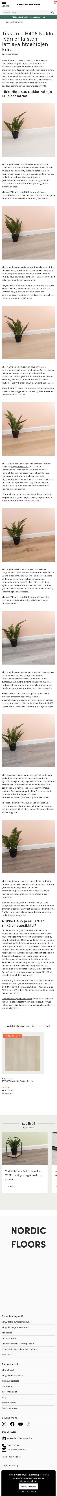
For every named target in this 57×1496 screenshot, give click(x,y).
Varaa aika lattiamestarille (19, 1438)
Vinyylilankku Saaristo (17, 267)
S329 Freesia (31, 990)
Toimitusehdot (9, 1402)
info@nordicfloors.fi (16, 1449)
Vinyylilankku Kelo (40, 775)
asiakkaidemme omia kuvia (27, 1005)
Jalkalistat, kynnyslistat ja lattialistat (19, 1349)
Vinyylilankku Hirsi (16, 569)
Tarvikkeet (7, 1354)
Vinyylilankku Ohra (19, 466)
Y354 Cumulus (46, 987)
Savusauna (25, 672)
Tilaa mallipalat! (30, 17)
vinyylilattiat (28, 937)
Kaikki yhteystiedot (11, 1456)
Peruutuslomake (10, 1408)
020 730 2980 (13, 1445)
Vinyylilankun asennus (12, 1375)
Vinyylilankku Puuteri (17, 367)
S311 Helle (6, 990)
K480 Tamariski (11, 993)
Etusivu (9, 22)
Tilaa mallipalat (9, 1391)
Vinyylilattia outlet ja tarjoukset (17, 1322)
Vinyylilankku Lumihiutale (19, 164)
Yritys (4, 1397)
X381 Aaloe (20, 987)
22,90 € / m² (7, 1089)
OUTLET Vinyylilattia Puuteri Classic (17, 1081)
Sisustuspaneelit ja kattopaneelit (18, 1343)
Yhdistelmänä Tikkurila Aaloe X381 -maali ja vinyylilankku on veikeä (24, 1175)
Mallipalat (7, 1332)
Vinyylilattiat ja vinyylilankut (15, 1327)
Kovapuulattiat (9, 1338)
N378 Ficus (32, 987)
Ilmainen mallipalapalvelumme (17, 998)
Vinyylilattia (7, 1078)
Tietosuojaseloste (10, 1381)
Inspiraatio (7, 1386)
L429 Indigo (18, 990)
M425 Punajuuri (46, 990)
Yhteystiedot (8, 1370)
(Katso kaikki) (28, 1128)
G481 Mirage (8, 987)
